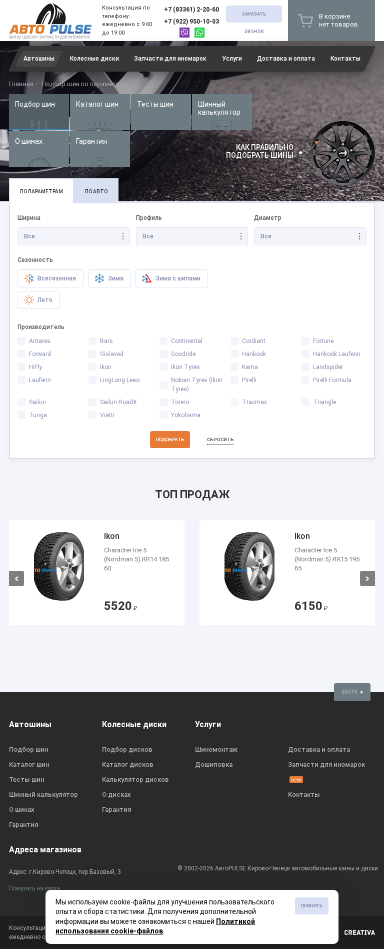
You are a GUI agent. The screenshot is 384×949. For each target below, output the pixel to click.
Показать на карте (34, 888)
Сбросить (220, 439)
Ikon (106, 367)
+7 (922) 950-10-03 (191, 21)
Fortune (323, 341)
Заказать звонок (254, 17)
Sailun (37, 402)
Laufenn (40, 380)
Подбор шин (35, 104)
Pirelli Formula (332, 380)
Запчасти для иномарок (170, 58)
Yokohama (185, 415)
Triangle (324, 402)
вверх (350, 692)
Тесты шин (155, 104)
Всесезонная (56, 278)
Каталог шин (97, 104)
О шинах (28, 141)
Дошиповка (213, 764)
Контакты (345, 58)
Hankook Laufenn (336, 354)
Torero (180, 402)
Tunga (38, 415)
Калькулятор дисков (135, 779)
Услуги (232, 58)
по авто (96, 191)
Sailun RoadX (118, 402)
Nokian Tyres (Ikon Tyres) (196, 385)
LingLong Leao (120, 380)
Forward (40, 354)
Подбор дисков (127, 749)
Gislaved (112, 354)
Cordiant (254, 341)
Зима (115, 278)
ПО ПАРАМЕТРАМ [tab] (41, 191)
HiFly (35, 367)
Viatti (107, 415)
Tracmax (254, 402)
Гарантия (91, 141)
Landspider (328, 367)
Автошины (39, 58)
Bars (106, 341)
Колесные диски (94, 58)
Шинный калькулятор (219, 108)
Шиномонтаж (216, 749)
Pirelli (249, 380)
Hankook (254, 354)
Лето (44, 299)
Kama (250, 367)
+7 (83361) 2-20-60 (191, 9)
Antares (39, 341)
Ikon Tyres (185, 367)
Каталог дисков (128, 764)
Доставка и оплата (286, 58)
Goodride (183, 354)
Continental (186, 341)
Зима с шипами (177, 278)
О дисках (116, 794)
